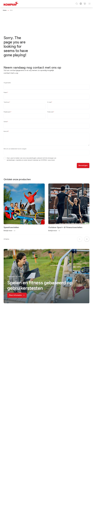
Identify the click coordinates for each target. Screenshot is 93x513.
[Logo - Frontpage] (11, 4)
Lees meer (51, 160)
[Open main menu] (89, 3)
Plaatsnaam (7, 112)
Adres (6, 121)
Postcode (50, 112)
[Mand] (85, 4)
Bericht (6, 131)
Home (4, 10)
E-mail (49, 102)
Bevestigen (83, 165)
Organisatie (7, 82)
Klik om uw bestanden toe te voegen (15, 149)
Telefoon (7, 102)
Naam (6, 92)
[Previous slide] (79, 239)
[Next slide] (86, 239)
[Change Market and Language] (81, 4)
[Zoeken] (77, 4)
